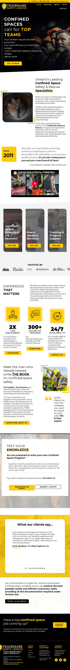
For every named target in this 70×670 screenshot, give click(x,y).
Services (48, 5)
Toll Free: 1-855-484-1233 (40, 1)
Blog (64, 5)
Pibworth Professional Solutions (13, 663)
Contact (63, 8)
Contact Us (31, 657)
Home (38, 5)
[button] (35, 467)
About (57, 5)
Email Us (57, 655)
